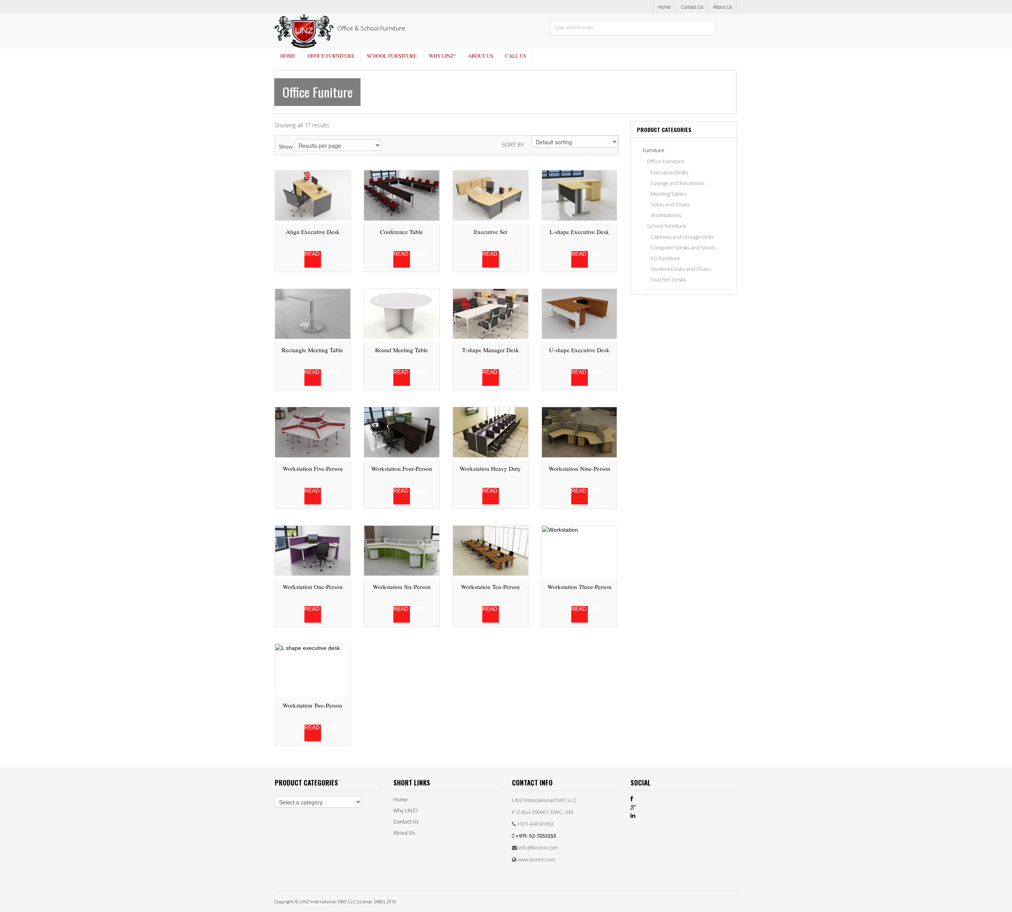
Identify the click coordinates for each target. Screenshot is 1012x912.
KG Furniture (665, 258)
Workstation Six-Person (401, 587)
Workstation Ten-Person (490, 587)
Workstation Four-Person (401, 468)
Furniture (654, 150)
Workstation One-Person (313, 587)
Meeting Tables (668, 193)
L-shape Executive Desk (579, 232)
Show (286, 147)
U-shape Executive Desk (579, 350)
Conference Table (401, 232)
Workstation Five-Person (313, 468)
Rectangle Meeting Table (312, 350)
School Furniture (392, 55)
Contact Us (692, 7)
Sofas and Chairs (670, 204)
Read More (312, 254)
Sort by (513, 145)
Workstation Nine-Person (579, 468)
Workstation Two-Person (312, 705)
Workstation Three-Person (580, 587)
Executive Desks (669, 172)
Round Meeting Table (401, 350)
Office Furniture (331, 55)
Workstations (666, 215)
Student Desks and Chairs (681, 268)
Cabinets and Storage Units (682, 236)
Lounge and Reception (677, 183)
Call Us (515, 55)
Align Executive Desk (313, 232)
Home (664, 7)
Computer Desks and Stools (683, 247)
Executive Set (490, 232)
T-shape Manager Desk (490, 350)
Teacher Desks (668, 279)
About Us (722, 7)
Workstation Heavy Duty (490, 468)
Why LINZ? (442, 55)
